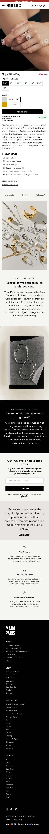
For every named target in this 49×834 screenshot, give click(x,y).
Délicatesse (10, 742)
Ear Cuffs (9, 775)
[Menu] (3, 5)
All (7, 760)
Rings (8, 772)
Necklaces (9, 785)
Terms (8, 820)
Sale (7, 763)
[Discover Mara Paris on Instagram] (7, 809)
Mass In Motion (11, 711)
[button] (19, 67)
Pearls (8, 794)
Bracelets (9, 788)
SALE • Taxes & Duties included (24, 1)
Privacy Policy (17, 820)
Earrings (9, 778)
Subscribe (24, 489)
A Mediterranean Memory (15, 704)
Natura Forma (11, 708)
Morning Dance (11, 717)
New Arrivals (10, 766)
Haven (8, 733)
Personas (9, 748)
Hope (8, 729)
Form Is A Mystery (12, 739)
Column (9, 726)
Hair (7, 791)
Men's (8, 797)
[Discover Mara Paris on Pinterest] (16, 809)
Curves (8, 745)
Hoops (8, 781)
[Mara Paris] (13, 5)
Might (8, 723)
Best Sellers (10, 769)
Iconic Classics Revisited (15, 714)
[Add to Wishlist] (45, 112)
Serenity (9, 736)
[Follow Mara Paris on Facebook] (11, 809)
